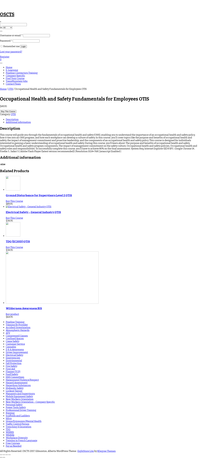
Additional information (18, 122)
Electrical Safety (14, 355)
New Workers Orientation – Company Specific (30, 402)
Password (6, 40)
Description (12, 119)
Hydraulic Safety (14, 388)
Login (23, 46)
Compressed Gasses (17, 335)
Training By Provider (17, 324)
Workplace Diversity (17, 437)
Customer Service (15, 344)
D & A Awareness (15, 349)
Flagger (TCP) (13, 371)
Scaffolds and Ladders (18, 415)
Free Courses (13, 443)
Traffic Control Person (17, 424)
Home (9, 67)
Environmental (14, 360)
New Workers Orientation (19, 399)
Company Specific (15, 75)
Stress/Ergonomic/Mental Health (23, 421)
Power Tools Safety (16, 407)
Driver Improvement (17, 352)
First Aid (10, 368)
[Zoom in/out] (1, 454)
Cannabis (11, 346)
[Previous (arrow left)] (1, 457)
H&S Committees (15, 377)
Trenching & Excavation (18, 426)
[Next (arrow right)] (4, 457)
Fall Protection (13, 363)
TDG (8, 429)
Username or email (11, 35)
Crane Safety (12, 341)
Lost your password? (11, 51)
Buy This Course (8, 111)
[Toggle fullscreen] (4, 454)
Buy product (12, 314)
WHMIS (10, 432)
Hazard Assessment (17, 382)
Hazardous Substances (18, 385)
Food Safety (12, 374)
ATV (8, 333)
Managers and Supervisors (20, 393)
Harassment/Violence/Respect (22, 379)
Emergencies (13, 357)
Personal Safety (14, 404)
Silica (9, 418)
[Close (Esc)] (9, 454)
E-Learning (12, 70)
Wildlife (10, 435)
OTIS (10, 89)
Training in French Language (21, 440)
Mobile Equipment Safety (19, 396)
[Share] (7, 454)
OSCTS (7, 14)
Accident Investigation (18, 327)
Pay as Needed (13, 446)
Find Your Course (15, 78)
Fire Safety (11, 366)
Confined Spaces (15, 338)
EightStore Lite (86, 451)
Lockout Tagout (14, 391)
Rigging (10, 413)
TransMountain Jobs (17, 81)
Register (4, 56)
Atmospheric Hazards (17, 330)
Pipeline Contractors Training (22, 73)
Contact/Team (13, 84)
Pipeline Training (15, 322)
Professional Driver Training (21, 410)
